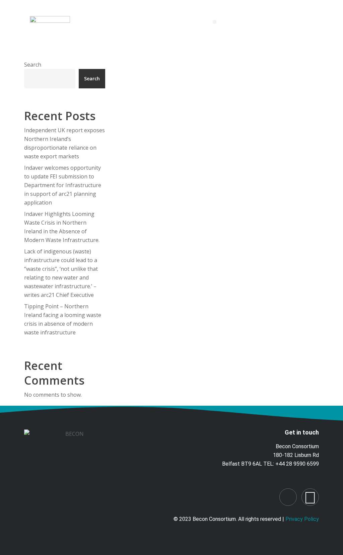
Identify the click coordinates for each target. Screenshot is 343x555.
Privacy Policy (302, 519)
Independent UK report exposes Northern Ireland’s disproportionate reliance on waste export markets (64, 143)
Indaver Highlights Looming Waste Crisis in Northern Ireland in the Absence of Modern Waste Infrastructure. (61, 227)
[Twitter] (310, 497)
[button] (214, 22)
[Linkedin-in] (288, 497)
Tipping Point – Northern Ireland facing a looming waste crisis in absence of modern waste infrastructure (62, 319)
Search (32, 64)
